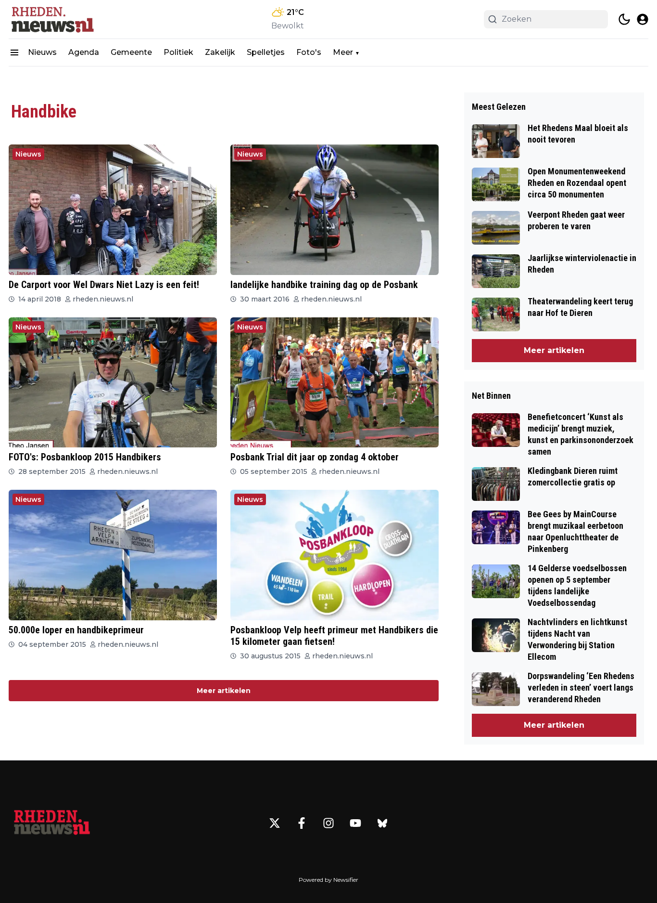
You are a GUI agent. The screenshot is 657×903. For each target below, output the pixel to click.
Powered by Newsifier (328, 879)
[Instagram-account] (328, 823)
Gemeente (131, 52)
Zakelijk (220, 52)
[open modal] (642, 19)
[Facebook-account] (301, 823)
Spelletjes (266, 52)
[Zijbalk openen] (14, 52)
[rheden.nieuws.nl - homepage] (52, 19)
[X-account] (274, 823)
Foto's (308, 52)
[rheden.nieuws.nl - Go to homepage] (52, 823)
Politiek (178, 52)
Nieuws (42, 52)
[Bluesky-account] (382, 823)
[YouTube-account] (355, 823)
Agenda (83, 52)
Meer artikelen (224, 690)
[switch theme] (624, 19)
